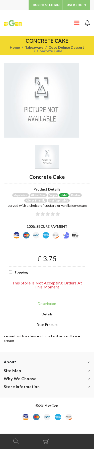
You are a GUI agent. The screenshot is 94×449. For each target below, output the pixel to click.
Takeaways (34, 47)
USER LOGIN (76, 5)
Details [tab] (47, 314)
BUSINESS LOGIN (46, 5)
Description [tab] (47, 303)
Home (15, 47)
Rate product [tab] (47, 324)
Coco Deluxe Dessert (66, 47)
